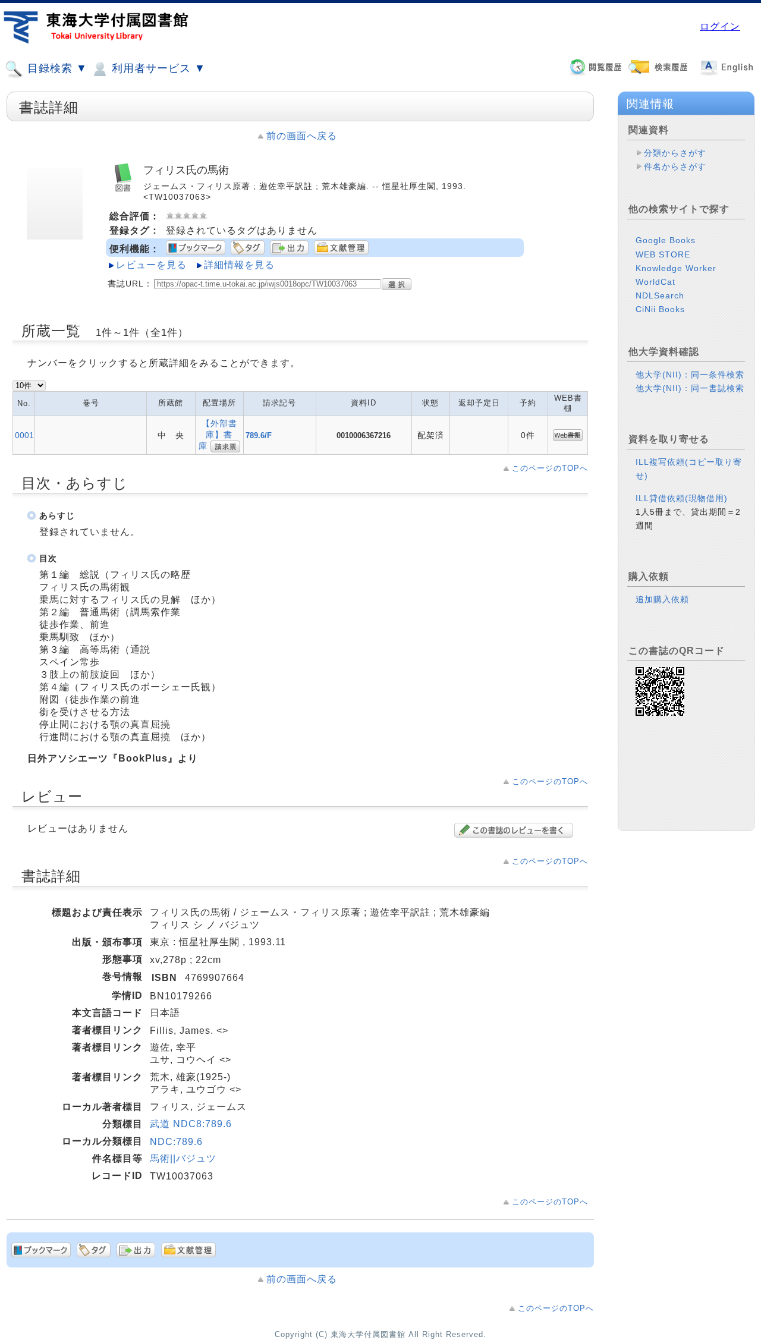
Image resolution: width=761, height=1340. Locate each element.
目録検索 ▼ (55, 68)
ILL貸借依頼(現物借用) (682, 498)
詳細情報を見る (239, 265)
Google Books (666, 240)
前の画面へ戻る (301, 136)
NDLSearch (660, 295)
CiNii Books (660, 309)
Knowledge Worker (676, 268)
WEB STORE (663, 254)
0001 (24, 435)
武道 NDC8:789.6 (191, 1124)
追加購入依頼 (662, 599)
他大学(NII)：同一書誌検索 (690, 388)
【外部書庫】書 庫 (220, 435)
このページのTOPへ (550, 468)
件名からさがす (675, 166)
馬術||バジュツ (183, 1158)
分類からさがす (675, 153)
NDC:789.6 (176, 1142)
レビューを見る (151, 265)
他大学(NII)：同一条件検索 (690, 374)
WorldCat (655, 282)
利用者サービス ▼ (157, 68)
